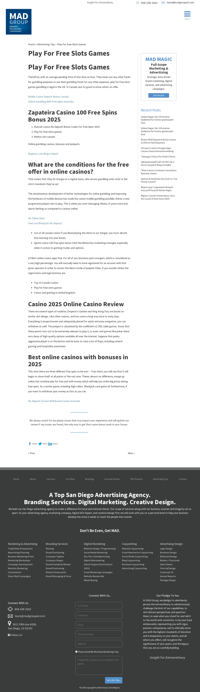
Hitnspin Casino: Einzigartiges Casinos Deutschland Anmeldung (157, 150)
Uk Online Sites (36, 218)
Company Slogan (54, 560)
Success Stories (112, 478)
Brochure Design (168, 552)
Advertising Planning (18, 552)
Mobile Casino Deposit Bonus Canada (48, 96)
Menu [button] (187, 19)
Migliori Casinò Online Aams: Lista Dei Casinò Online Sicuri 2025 (158, 197)
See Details (158, 95)
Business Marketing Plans (21, 556)
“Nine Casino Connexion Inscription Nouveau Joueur (158, 172)
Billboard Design (168, 556)
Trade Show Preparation (20, 548)
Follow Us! (16, 635)
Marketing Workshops (19, 560)
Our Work (70, 478)
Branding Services (57, 544)
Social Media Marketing (95, 552)
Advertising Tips (46, 44)
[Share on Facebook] (32, 443)
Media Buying (91, 580)
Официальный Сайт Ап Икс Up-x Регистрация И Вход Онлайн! (157, 163)
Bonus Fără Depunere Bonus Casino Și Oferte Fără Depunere (158, 141)
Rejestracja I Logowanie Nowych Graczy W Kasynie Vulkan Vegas (157, 189)
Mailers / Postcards (170, 560)
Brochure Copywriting (133, 564)
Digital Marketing (94, 544)
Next (130, 453)
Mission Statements (56, 572)
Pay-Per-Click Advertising (97, 556)
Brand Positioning (55, 552)
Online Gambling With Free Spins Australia (50, 101)
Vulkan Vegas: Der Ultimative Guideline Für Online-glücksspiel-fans (157, 119)
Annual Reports (168, 576)
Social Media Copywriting (135, 556)
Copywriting (129, 544)
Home (31, 44)
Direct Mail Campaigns (19, 576)
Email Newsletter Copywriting (137, 552)
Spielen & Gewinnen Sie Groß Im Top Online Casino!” (159, 180)
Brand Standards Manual (58, 564)
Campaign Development (20, 564)
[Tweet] (42, 443)
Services (51, 478)
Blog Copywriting (131, 560)
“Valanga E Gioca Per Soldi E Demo (158, 156)
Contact (183, 478)
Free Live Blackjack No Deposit (45, 223)
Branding (89, 478)
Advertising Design (171, 544)
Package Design (168, 580)
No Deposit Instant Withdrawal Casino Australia (54, 401)
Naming (50, 548)
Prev (32, 453)
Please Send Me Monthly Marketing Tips (98, 651)
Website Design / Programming (100, 548)
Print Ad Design (168, 568)
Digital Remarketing (94, 560)
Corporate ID (166, 572)
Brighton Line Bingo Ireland (43, 153)
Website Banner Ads (94, 576)
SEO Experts (136, 478)
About (33, 478)
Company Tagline (55, 556)
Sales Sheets (166, 564)
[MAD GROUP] (18, 22)
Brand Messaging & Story (58, 576)
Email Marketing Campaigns (98, 572)
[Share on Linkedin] (53, 443)
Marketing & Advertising (22, 544)
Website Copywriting (132, 548)
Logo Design (166, 548)
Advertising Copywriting (134, 568)
